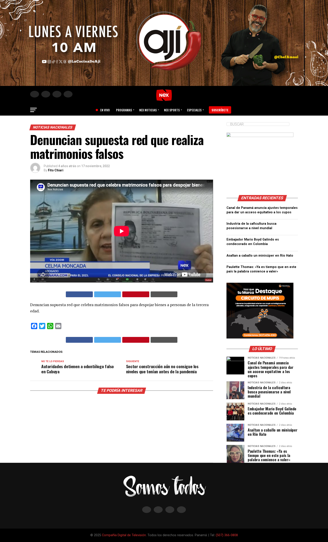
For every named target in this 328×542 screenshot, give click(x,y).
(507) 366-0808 (227, 535)
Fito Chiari (55, 170)
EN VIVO (103, 110)
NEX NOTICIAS (148, 110)
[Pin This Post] (135, 294)
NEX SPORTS (172, 110)
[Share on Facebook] (79, 294)
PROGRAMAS (124, 110)
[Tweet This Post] (107, 294)
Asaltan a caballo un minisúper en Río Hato (259, 256)
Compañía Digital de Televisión (124, 535)
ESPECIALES (194, 110)
